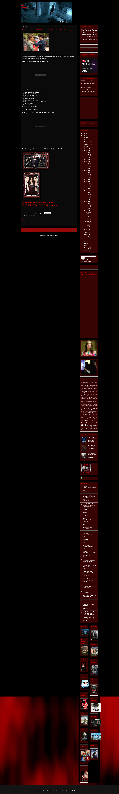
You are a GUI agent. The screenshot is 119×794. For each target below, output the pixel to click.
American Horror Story (90, 39)
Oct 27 (87, 155)
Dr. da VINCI (86, 601)
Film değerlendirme (88, 389)
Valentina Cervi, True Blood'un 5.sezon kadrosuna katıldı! (89, 92)
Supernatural (86, 34)
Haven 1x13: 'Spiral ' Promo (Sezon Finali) (88, 224)
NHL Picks (85, 524)
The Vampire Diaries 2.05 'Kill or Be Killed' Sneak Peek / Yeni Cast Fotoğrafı (47, 30)
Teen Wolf (85, 40)
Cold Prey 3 (90, 386)
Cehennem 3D (84, 386)
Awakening (83, 385)
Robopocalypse (84, 409)
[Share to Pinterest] (50, 213)
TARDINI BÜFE (87, 532)
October (86, 146)
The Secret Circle (92, 418)
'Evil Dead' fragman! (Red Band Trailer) (87, 88)
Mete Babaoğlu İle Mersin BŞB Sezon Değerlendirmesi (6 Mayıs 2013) (89, 554)
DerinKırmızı (25, 5)
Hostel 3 (91, 393)
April (85, 243)
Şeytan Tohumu (89, 411)
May (85, 241)
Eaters (95, 388)
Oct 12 (87, 188)
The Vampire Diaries (30, 215)
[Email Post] (40, 213)
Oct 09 (87, 194)
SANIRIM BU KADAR (88, 546)
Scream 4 (94, 409)
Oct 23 (87, 163)
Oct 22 (87, 166)
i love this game (87, 586)
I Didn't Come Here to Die (87, 48)
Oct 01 (87, 229)
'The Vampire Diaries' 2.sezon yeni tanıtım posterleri (92, 455)
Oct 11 (87, 190)
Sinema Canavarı (87, 578)
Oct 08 (87, 197)
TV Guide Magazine (92, 425)
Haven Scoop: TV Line (88, 520)
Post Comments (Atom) (52, 235)
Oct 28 (87, 152)
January (86, 250)
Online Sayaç (83, 267)
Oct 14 (87, 183)
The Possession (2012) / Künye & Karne (87, 84)
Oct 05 (87, 203)
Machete (83, 401)
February (86, 248)
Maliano (85, 551)
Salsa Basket (86, 592)
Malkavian (85, 539)
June (85, 239)
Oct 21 (87, 168)
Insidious (87, 395)
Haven (83, 38)
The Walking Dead (91, 36)
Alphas (95, 38)
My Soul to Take (84, 402)
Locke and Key (89, 400)
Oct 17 (87, 177)
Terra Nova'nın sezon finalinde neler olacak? (92, 447)
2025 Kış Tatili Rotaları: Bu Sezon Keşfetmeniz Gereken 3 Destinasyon (89, 507)
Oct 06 (87, 201)
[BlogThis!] (46, 213)
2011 (84, 137)
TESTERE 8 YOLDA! (86, 81)
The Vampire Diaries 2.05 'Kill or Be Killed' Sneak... (88, 216)
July (85, 236)
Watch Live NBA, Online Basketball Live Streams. (89, 597)
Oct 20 (87, 170)
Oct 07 (87, 199)
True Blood (89, 32)
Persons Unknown (92, 405)
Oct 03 (87, 208)
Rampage (95, 407)
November (87, 144)
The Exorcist (84, 417)
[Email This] (44, 213)
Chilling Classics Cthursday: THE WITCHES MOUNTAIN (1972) (89, 489)
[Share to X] (47, 213)
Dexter (83, 36)
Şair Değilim (86, 545)
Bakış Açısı (85, 540)
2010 (84, 140)
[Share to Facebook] (49, 213)
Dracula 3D (91, 388)
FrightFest (95, 389)
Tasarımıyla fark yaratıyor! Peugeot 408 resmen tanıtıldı (89, 498)
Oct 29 (87, 150)
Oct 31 (87, 148)
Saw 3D (90, 409)
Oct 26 (87, 157)
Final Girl (85, 486)
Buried (95, 385)
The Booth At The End (88, 416)
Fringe (95, 34)
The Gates (91, 417)
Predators (90, 407)
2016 (84, 133)
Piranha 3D (84, 407)
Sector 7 (83, 411)
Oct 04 (87, 206)
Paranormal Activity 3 (87, 404)
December (87, 142)
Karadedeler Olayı (90, 398)
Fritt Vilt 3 (87, 391)
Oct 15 (87, 181)
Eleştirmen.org (87, 495)
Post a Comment (28, 223)
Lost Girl (95, 400)
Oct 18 (87, 174)
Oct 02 (87, 210)
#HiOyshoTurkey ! (87, 514)
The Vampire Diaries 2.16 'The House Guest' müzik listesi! (92, 439)
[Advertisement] (41, 143)
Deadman (95, 386)
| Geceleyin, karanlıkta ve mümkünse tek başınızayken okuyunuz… (89, 562)
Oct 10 (87, 192)
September (87, 232)
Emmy (82, 389)
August (86, 234)
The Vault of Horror (88, 571)
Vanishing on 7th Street (87, 426)
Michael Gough (89, 401)
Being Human (89, 38)
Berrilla (85, 512)
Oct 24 (87, 161)
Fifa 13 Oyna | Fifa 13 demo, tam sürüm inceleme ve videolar (88, 613)
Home (49, 230)
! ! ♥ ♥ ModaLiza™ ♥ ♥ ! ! (89, 504)
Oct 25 (87, 159)
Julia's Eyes (94, 395)
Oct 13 (87, 186)
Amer (86, 384)
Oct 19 (87, 172)
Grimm (82, 39)
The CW (95, 416)
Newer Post (25, 230)
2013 (84, 135)
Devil (82, 388)
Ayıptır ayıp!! (86, 587)
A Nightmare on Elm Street (89, 382)
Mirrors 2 (95, 401)
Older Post (73, 230)
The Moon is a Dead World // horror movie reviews (88, 619)
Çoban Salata (86, 608)
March (86, 245)
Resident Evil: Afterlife (89, 408)
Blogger (82, 790)
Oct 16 (87, 179)
